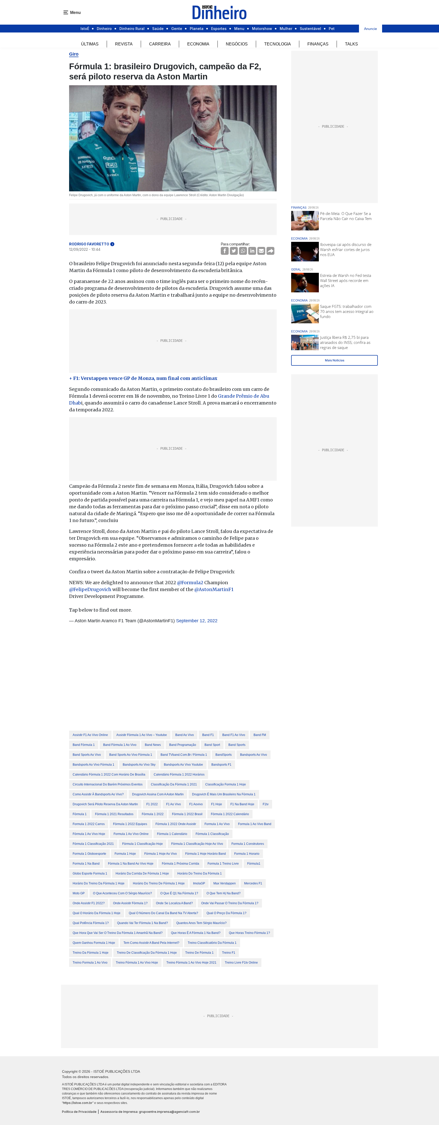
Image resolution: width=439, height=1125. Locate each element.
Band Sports (236, 745)
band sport (212, 745)
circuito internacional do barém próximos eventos (108, 784)
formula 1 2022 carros (89, 824)
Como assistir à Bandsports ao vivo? (98, 794)
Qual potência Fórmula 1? (91, 923)
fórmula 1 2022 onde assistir (175, 824)
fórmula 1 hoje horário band (205, 853)
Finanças (317, 44)
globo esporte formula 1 (90, 873)
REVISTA (124, 44)
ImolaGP (199, 883)
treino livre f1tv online (241, 962)
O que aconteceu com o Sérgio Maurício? (122, 893)
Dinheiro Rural (132, 28)
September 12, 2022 (196, 620)
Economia (198, 44)
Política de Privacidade (79, 1112)
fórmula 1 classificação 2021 (93, 844)
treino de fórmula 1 (199, 952)
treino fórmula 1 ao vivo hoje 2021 (191, 962)
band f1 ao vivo (233, 735)
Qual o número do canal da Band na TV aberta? (163, 913)
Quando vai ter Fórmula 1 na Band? (142, 923)
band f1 (208, 735)
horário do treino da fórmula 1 (199, 873)
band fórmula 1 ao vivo (119, 745)
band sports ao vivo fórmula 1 (130, 755)
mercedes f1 (253, 883)
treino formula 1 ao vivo (90, 962)
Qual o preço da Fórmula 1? (226, 913)
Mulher (286, 28)
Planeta (196, 28)
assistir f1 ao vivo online (90, 735)
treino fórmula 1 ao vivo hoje (137, 962)
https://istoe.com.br (77, 1103)
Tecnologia (277, 44)
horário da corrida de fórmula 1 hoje (142, 873)
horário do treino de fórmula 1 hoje (159, 883)
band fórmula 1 (84, 745)
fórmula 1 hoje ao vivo (160, 853)
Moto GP (79, 893)
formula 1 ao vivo (217, 824)
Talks (351, 44)
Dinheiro (104, 28)
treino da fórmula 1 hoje (90, 952)
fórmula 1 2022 (153, 814)
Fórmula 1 (80, 814)
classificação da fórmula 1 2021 (174, 784)
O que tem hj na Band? (224, 893)
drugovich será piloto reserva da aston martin (105, 804)
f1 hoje (216, 804)
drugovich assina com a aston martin (158, 794)
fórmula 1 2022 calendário (230, 814)
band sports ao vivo (87, 755)
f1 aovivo (196, 804)
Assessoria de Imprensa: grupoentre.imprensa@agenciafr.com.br (150, 1112)
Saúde (158, 28)
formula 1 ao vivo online (131, 834)
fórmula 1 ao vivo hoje (89, 834)
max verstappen (224, 883)
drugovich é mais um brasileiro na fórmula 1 (224, 794)
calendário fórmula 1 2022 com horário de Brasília (109, 774)
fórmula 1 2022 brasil (187, 814)
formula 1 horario (246, 853)
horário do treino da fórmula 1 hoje (98, 883)
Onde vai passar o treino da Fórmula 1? (229, 903)
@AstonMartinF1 (213, 589)
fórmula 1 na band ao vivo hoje (130, 863)
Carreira (160, 44)
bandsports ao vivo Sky (139, 764)
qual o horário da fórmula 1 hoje (96, 913)
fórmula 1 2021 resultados (114, 814)
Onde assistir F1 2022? (89, 903)
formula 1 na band (86, 863)
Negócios (237, 44)
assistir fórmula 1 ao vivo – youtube (141, 735)
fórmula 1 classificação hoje (142, 844)
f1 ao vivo (173, 804)
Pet (332, 28)
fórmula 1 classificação (212, 834)
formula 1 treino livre (223, 863)
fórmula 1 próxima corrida (180, 863)
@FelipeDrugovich (90, 589)
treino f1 (228, 952)
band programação (182, 745)
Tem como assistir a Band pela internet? (151, 943)
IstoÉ (85, 28)
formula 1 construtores (247, 844)
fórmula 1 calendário (172, 834)
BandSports (223, 755)
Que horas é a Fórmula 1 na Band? (196, 933)
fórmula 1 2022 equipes (130, 824)
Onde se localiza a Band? (174, 903)
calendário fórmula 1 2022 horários (179, 774)
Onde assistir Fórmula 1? (130, 903)
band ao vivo (184, 735)
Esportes (219, 28)
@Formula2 (190, 582)
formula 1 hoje (125, 853)
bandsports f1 (221, 764)
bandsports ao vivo (253, 755)
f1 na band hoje (242, 804)
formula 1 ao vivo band (254, 824)
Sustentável (310, 28)
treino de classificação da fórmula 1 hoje (147, 952)
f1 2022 (152, 804)
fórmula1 (253, 863)
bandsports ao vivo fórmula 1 (93, 764)
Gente (176, 28)
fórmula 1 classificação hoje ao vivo (197, 844)
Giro (74, 54)
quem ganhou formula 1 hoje (94, 943)
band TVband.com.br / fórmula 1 (184, 755)
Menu (239, 28)
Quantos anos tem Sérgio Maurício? (201, 923)
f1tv (266, 804)
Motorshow (262, 28)
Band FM (260, 735)
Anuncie (370, 29)
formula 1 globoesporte (89, 853)
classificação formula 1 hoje (225, 784)
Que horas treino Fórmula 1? (249, 933)
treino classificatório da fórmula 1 (212, 943)
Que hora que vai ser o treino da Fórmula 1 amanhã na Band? (118, 933)
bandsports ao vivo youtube (183, 764)
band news (153, 745)
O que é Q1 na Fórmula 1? (179, 893)
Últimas (90, 44)
